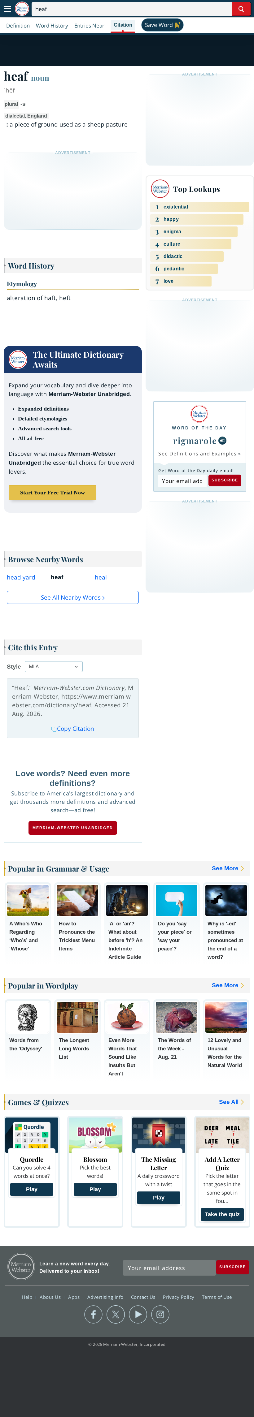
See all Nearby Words (71, 597)
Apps (74, 1297)
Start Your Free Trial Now (52, 492)
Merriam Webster (21, 1266)
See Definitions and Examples (197, 453)
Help (28, 1297)
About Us (51, 1297)
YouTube (138, 1314)
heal (101, 577)
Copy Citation (75, 729)
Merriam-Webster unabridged (73, 828)
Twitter (116, 1314)
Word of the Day (199, 427)
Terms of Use (217, 1297)
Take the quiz (222, 1214)
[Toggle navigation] (7, 9)
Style (14, 666)
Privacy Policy (179, 1297)
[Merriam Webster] (199, 414)
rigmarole (195, 440)
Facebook (93, 1314)
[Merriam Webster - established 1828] (22, 9)
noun (40, 78)
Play (31, 1189)
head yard (21, 577)
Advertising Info (106, 1297)
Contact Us (144, 1297)
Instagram (160, 1314)
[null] (222, 441)
